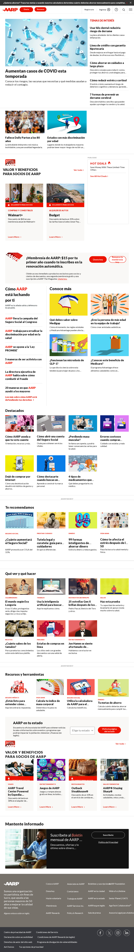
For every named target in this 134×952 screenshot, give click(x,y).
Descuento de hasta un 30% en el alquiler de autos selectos (18, 799)
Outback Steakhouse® (79, 789)
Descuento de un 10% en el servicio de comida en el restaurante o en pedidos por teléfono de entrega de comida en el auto (82, 796)
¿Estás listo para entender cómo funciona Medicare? (17, 704)
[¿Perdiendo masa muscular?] (83, 423)
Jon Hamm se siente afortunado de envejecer (81, 647)
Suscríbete (108, 835)
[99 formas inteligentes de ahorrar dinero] (83, 520)
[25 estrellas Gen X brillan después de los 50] (83, 586)
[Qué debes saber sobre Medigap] (69, 305)
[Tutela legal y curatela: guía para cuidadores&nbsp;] (51, 520)
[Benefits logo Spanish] (11, 165)
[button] (123, 9)
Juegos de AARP (50, 788)
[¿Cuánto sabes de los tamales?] (19, 628)
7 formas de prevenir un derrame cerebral (104, 96)
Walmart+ (15, 215)
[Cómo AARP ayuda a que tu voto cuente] (19, 423)
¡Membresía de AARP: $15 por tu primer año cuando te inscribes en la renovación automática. (54, 262)
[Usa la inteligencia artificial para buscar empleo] (51, 586)
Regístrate (89, 9)
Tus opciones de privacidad (31, 947)
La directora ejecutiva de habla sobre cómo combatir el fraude (20, 375)
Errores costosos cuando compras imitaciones (110, 440)
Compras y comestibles (20, 210)
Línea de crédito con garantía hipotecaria (107, 47)
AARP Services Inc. (75, 906)
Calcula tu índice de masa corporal (48, 702)
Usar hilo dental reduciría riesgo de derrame (105, 29)
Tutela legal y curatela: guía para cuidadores (49, 543)
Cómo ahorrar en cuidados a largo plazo (107, 64)
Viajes (10, 784)
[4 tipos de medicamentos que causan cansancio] (83, 463)
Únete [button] (26, 9)
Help (116, 9)
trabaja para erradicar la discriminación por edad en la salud (23, 334)
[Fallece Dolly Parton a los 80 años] (24, 122)
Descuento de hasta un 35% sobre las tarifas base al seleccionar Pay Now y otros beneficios (64, 220)
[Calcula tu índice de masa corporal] (50, 687)
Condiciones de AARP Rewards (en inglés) (56, 937)
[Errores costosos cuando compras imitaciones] (114, 423)
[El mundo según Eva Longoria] (19, 586)
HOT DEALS (98, 163)
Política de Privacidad (108, 842)
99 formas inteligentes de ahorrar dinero (79, 543)
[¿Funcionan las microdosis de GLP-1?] (69, 345)
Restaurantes (77, 784)
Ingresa (102, 9)
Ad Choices (9, 947)
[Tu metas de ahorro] (113, 688)
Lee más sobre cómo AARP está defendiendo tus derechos (21, 398)
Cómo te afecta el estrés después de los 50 (114, 543)
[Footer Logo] (19, 884)
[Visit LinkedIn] (127, 933)
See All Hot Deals (98, 176)
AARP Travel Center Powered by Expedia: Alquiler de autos (18, 791)
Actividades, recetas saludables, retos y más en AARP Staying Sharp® (114, 796)
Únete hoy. (62, 279)
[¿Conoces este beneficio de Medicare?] (110, 345)
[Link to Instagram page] (118, 933)
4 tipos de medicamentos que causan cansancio (80, 480)
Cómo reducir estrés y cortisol (108, 80)
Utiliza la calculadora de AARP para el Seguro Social (79, 704)
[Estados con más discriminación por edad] (67, 122)
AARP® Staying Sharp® (112, 789)
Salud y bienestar (111, 784)
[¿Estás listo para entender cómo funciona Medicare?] (19, 687)
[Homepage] (10, 10)
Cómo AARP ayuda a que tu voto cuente (17, 438)
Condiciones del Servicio (47, 932)
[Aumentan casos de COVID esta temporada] (46, 42)
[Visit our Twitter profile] (109, 933)
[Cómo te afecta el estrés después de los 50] (114, 520)
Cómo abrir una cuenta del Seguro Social (50, 438)
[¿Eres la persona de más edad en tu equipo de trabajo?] (110, 305)
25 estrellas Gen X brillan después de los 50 (82, 605)
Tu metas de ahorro (110, 702)
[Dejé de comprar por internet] (19, 463)
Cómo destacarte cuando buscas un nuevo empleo (47, 480)
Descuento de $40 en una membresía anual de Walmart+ (21, 220)
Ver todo (78, 170)
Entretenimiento (48, 784)
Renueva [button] (40, 9)
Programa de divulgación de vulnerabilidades (57, 942)
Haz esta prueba (110, 601)
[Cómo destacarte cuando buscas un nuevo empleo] (51, 463)
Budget (54, 215)
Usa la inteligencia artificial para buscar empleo (49, 605)
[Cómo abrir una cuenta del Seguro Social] (51, 423)
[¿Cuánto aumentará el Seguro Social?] (19, 520)
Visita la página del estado (109, 730)
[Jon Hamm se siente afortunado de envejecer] (83, 628)
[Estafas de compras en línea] (51, 628)
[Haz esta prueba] (114, 586)
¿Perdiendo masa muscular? (79, 438)
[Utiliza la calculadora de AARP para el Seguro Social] (81, 687)
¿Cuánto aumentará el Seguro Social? (18, 541)
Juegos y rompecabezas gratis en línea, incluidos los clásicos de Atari (50, 793)
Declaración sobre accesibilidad (18, 937)
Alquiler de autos (58, 210)
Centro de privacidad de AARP (17, 932)
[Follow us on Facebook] (100, 933)
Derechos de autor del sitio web (18, 942)
